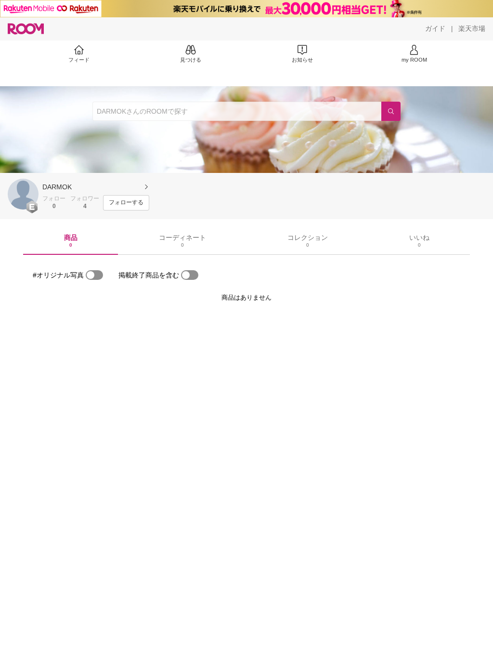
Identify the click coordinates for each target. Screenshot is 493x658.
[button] (23, 194)
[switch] (94, 275)
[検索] (391, 111)
